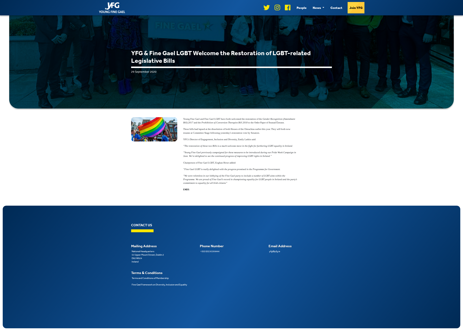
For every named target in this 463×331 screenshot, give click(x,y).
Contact (336, 8)
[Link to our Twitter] (266, 7)
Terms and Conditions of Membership (150, 278)
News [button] (317, 8)
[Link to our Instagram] (277, 7)
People (302, 8)
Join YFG (356, 8)
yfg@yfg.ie (274, 251)
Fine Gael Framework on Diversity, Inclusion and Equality (159, 284)
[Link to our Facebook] (287, 7)
